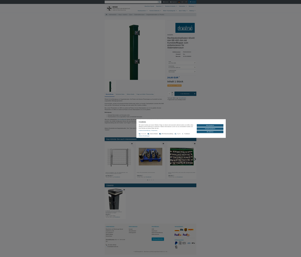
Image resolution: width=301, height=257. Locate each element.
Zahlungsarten (132, 232)
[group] (119, 156)
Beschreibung (109, 94)
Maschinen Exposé (149, 6)
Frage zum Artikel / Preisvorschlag (145, 94)
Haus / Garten (122, 14)
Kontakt (131, 229)
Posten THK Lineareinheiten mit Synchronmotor (146, 172)
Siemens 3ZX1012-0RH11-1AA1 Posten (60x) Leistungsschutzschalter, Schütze (181, 173)
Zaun (130, 14)
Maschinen (159, 6)
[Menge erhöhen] (172, 93)
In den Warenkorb (185, 93)
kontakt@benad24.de (112, 246)
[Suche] (159, 2)
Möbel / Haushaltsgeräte (169, 10)
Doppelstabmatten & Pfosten (155, 14)
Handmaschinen (142, 10)
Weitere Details (130, 94)
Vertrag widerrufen (158, 239)
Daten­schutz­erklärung (145, 130)
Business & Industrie (170, 6)
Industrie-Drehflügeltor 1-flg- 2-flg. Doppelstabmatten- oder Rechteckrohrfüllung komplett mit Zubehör (117, 173)
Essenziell (143, 133)
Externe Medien (154, 133)
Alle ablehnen (210, 131)
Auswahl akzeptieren (210, 128)
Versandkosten (182, 98)
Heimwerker (182, 6)
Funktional (187, 133)
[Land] (179, 2)
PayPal (179, 133)
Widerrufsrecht (155, 234)
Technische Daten (120, 94)
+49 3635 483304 (111, 244)
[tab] (110, 94)
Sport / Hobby (182, 10)
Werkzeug (191, 6)
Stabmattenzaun (139, 14)
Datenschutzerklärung (157, 232)
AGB (153, 229)
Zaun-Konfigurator (121, 119)
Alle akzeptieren (210, 125)
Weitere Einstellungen (144, 135)
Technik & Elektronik (154, 10)
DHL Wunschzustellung (167, 133)
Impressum (154, 230)
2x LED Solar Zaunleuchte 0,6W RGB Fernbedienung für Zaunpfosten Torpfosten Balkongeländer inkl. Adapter (114, 211)
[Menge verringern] (172, 95)
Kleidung (191, 10)
